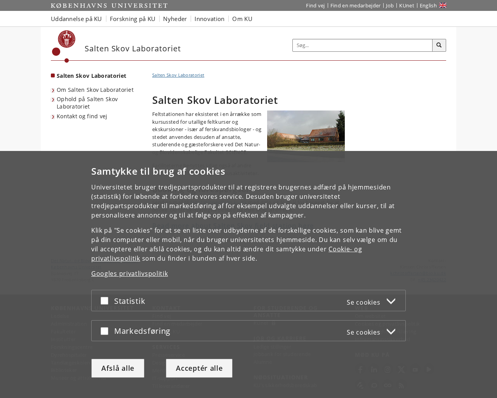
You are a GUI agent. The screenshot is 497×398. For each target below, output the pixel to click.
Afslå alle (117, 368)
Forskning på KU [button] (133, 19)
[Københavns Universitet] (64, 46)
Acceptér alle (199, 368)
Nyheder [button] (175, 19)
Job (390, 5)
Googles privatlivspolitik (129, 273)
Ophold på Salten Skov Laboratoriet (87, 102)
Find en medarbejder (355, 5)
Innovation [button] (209, 19)
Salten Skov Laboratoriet (91, 75)
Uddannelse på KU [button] (76, 19)
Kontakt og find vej (82, 116)
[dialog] (248, 274)
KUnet (406, 5)
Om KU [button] (242, 19)
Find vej (315, 5)
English (428, 5)
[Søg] (439, 45)
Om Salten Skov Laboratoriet (95, 89)
